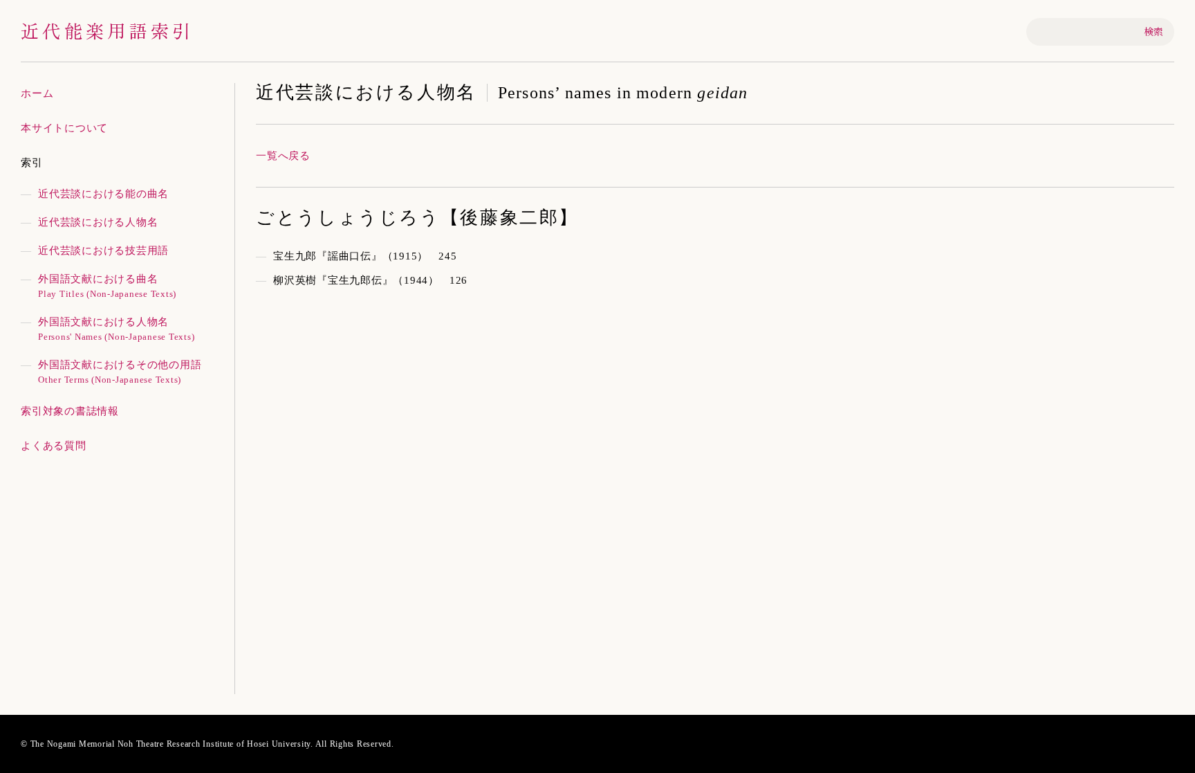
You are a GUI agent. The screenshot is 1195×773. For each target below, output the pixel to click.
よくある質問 (53, 445)
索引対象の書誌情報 (70, 411)
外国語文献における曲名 (107, 286)
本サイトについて (64, 128)
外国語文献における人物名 (116, 329)
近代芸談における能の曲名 (103, 193)
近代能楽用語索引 (107, 30)
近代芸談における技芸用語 (103, 250)
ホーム (37, 93)
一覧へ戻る (283, 155)
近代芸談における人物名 (98, 222)
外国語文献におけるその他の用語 (119, 372)
